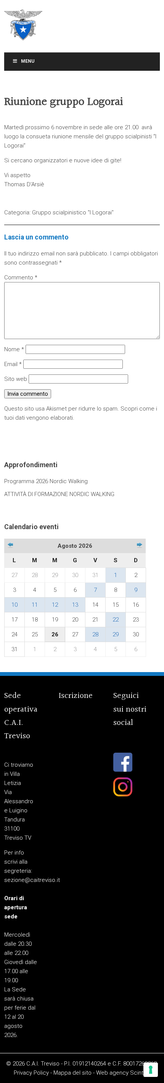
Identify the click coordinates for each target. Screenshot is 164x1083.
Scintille (140, 1072)
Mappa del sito (72, 1072)
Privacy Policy (31, 1072)
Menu (27, 61)
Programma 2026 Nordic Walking (46, 481)
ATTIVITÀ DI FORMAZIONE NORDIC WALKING (59, 494)
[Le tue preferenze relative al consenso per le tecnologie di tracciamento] (150, 1069)
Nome (14, 349)
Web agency (112, 1072)
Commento (20, 277)
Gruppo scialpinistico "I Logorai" (73, 212)
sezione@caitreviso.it (32, 880)
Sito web (15, 379)
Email (13, 364)
